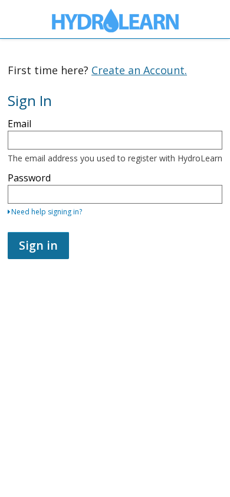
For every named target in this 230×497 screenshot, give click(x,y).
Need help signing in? (46, 212)
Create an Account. (139, 70)
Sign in (38, 245)
